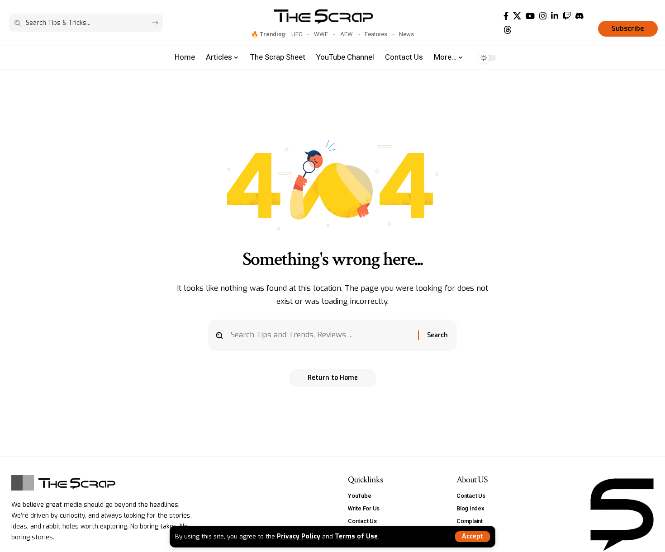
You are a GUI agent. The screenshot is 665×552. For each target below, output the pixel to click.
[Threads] (507, 30)
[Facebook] (506, 16)
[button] (472, 536)
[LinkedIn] (554, 16)
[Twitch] (566, 16)
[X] (517, 16)
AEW (346, 34)
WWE (321, 34)
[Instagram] (543, 16)
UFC (296, 34)
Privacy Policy (298, 536)
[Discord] (579, 16)
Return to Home (333, 377)
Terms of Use (356, 536)
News (406, 34)
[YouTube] (530, 16)
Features (376, 34)
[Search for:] (321, 335)
